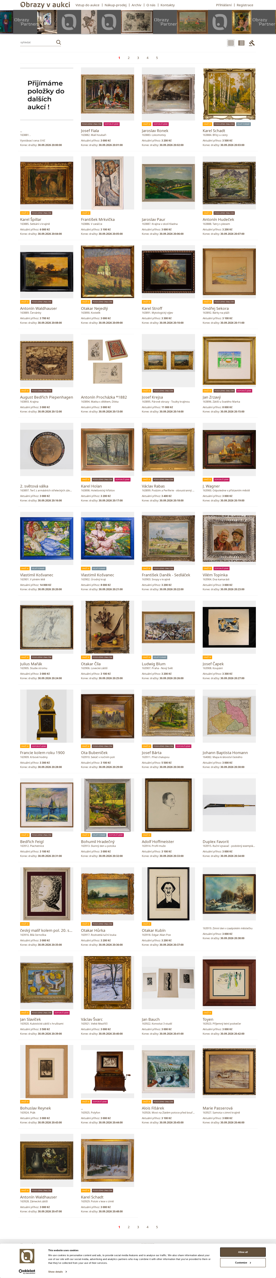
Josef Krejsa (152, 397)
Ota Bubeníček (94, 752)
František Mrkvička (98, 219)
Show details (55, 1271)
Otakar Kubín (154, 930)
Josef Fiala (90, 130)
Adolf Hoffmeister (158, 841)
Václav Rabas (153, 486)
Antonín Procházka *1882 (104, 397)
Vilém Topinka (215, 574)
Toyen (208, 1019)
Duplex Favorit (216, 841)
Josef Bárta (151, 752)
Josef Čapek (213, 663)
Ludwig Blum (153, 663)
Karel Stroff (152, 308)
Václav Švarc (92, 1019)
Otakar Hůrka (93, 930)
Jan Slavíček (30, 1019)
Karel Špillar (30, 219)
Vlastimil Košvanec (36, 574)
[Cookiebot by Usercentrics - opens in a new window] (27, 1271)
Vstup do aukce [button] (88, 5)
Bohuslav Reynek (35, 1108)
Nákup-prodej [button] (115, 5)
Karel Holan (91, 486)
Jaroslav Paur (153, 219)
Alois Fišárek (153, 1108)
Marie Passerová (218, 1108)
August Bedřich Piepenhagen (46, 397)
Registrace (245, 5)
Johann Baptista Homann (225, 752)
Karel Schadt (214, 130)
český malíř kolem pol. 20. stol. (47, 930)
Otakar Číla (91, 663)
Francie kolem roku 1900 (42, 752)
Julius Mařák (31, 663)
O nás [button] (150, 5)
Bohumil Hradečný (98, 841)
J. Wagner (211, 486)
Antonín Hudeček (218, 219)
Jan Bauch (151, 1019)
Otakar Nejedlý (94, 308)
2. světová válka (34, 486)
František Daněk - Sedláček (166, 574)
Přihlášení (224, 5)
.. (21, 130)
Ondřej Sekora (216, 308)
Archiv (136, 5)
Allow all (243, 1252)
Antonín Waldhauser (38, 308)
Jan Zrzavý (212, 397)
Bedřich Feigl (32, 841)
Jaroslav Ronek (155, 130)
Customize (241, 1262)
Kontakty (168, 5)
